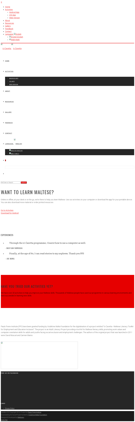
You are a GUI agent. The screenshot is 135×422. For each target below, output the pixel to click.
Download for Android (10, 213)
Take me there (7, 300)
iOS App (12, 15)
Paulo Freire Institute (34, 412)
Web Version (14, 18)
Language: (9, 34)
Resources (9, 23)
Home (7, 7)
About (7, 20)
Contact (8, 31)
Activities (9, 9)
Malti (17, 40)
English (20, 37)
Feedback (9, 29)
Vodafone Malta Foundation (37, 415)
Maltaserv (21, 417)
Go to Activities (7, 210)
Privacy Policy (9, 408)
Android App (14, 12)
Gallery (8, 26)
